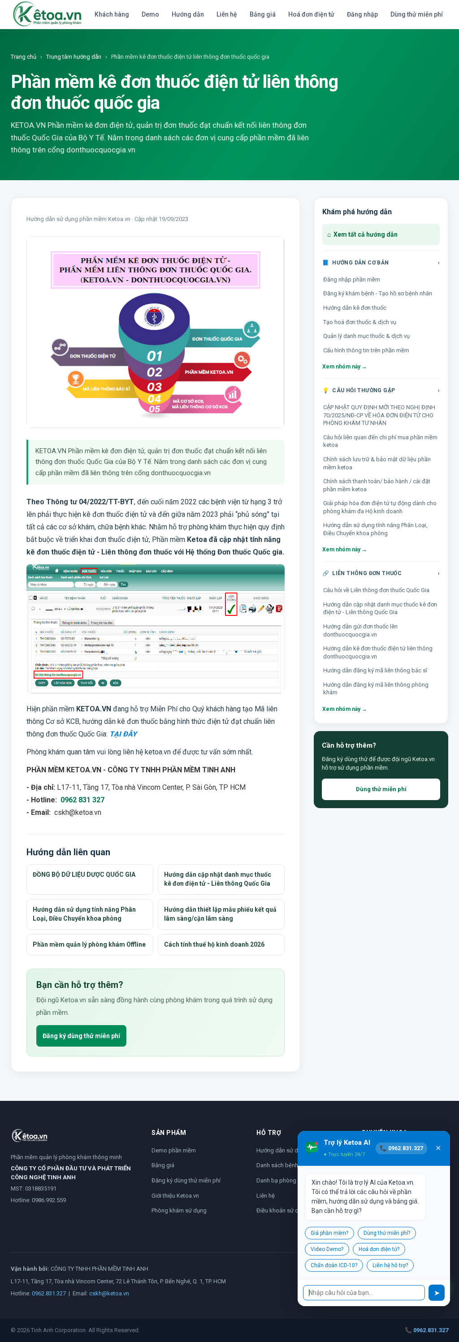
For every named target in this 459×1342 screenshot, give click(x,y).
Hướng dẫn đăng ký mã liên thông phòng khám (376, 688)
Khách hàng (112, 14)
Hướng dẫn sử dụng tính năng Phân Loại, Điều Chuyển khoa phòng (84, 914)
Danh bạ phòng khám (284, 1180)
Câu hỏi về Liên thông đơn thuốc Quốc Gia (376, 590)
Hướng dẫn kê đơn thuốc (354, 307)
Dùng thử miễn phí (416, 14)
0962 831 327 (82, 800)
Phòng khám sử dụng (179, 1210)
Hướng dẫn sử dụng (282, 1150)
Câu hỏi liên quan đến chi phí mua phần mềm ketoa (380, 441)
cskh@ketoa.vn (109, 1293)
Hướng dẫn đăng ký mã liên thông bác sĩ (375, 670)
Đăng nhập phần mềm (351, 279)
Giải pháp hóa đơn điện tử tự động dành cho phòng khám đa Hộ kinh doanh (380, 507)
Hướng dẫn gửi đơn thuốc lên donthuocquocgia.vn (360, 630)
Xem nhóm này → (344, 367)
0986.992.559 (49, 1200)
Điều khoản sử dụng (282, 1210)
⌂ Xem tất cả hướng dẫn (362, 234)
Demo (150, 14)
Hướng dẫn (188, 14)
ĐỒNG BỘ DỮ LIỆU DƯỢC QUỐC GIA (84, 874)
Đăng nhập (362, 14)
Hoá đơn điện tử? (379, 1249)
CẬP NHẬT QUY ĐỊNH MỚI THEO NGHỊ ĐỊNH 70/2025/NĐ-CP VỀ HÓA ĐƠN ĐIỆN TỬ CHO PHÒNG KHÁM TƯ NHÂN (379, 415)
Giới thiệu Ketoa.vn (175, 1195)
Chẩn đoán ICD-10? (334, 1265)
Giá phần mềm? (329, 1233)
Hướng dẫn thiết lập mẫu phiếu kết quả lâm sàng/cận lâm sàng (220, 914)
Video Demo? (327, 1249)
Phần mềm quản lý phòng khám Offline (89, 944)
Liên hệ (227, 14)
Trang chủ (23, 56)
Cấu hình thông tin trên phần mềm (366, 350)
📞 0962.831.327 (426, 1330)
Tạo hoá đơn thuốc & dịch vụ (359, 322)
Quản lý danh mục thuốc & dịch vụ (366, 336)
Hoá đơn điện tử (311, 14)
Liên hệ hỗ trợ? (390, 1265)
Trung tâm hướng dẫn (73, 56)
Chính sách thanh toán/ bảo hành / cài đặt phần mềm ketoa (376, 485)
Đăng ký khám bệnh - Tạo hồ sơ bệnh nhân (377, 293)
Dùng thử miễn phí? (387, 1233)
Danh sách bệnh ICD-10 (286, 1165)
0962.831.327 (49, 1293)
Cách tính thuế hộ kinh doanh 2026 (214, 944)
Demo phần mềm (174, 1150)
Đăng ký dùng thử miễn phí (81, 1035)
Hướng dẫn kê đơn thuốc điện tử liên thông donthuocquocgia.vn (378, 652)
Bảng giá (263, 14)
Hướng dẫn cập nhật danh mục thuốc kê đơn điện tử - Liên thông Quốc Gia (217, 879)
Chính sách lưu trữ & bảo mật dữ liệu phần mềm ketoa (377, 463)
